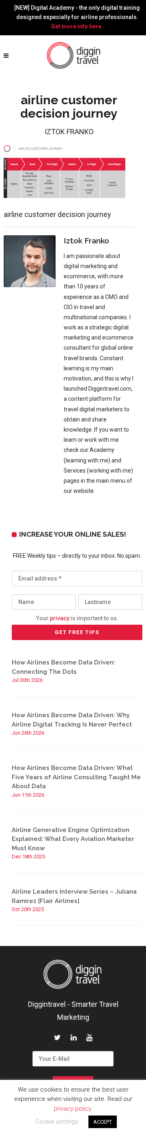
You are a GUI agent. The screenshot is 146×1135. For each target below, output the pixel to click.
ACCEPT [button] (102, 1122)
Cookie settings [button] (56, 1121)
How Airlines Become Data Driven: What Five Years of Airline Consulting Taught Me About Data (76, 777)
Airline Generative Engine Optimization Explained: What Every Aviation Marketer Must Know (73, 839)
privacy (59, 618)
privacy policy (72, 1108)
